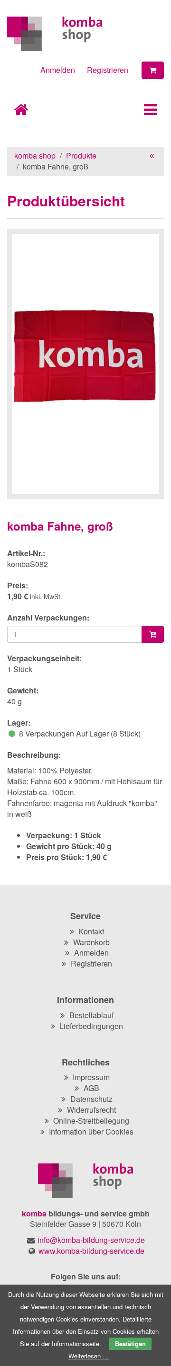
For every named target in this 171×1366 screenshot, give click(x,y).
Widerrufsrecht (91, 1109)
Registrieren (107, 69)
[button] (145, 111)
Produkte (81, 155)
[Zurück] (152, 155)
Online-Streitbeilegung (91, 1120)
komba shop (35, 155)
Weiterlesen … (88, 1355)
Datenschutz (91, 1098)
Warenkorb (91, 942)
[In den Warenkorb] (153, 634)
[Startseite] (85, 34)
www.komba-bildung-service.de (91, 1250)
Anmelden (57, 69)
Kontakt (91, 931)
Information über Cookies (91, 1131)
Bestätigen (130, 1343)
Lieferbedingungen (91, 1025)
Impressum (91, 1077)
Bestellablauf (91, 1015)
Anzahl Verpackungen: (48, 617)
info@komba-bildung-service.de (91, 1239)
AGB (91, 1087)
